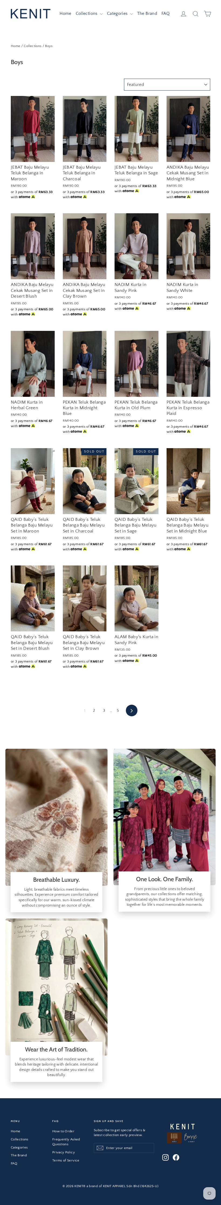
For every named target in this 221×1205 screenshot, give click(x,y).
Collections (87, 13)
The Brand (147, 13)
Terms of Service (66, 1160)
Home (65, 13)
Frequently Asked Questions (66, 1141)
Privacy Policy (63, 1152)
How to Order (63, 1131)
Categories (118, 13)
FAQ (165, 13)
